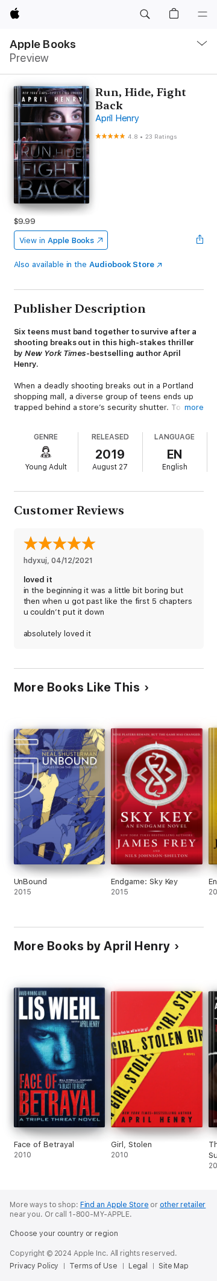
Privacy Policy (34, 1266)
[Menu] (202, 14)
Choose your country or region (64, 1233)
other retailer (183, 1205)
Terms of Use (93, 1266)
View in (57, 240)
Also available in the (84, 264)
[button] (144, 14)
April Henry (117, 118)
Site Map (174, 1266)
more (194, 407)
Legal (138, 1266)
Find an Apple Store (114, 1205)
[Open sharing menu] (199, 240)
